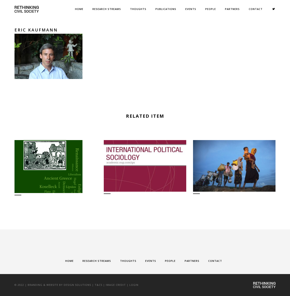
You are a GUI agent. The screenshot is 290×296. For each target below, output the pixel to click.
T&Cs (98, 284)
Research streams (106, 9)
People (210, 9)
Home (79, 9)
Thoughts (138, 9)
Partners (232, 9)
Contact (256, 9)
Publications (165, 9)
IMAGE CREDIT (116, 284)
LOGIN (133, 284)
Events (190, 9)
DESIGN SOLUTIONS (77, 284)
